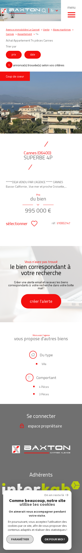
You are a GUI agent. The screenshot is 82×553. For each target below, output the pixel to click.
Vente (46, 30)
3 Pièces (44, 394)
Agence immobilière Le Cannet (23, 30)
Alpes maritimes (62, 30)
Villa (44, 364)
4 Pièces (44, 387)
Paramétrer (20, 539)
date (32, 55)
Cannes (10, 34)
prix (14, 55)
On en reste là (54, 495)
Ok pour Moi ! (55, 539)
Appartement (24, 34)
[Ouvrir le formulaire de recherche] (44, 10)
